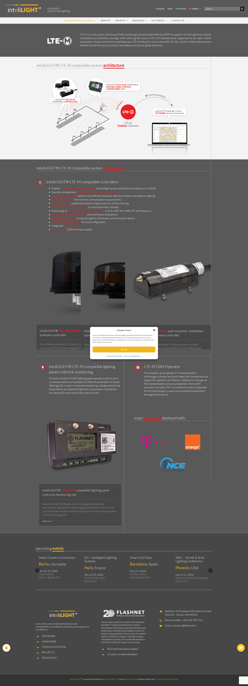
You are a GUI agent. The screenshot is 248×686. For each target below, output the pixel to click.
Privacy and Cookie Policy (114, 356)
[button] (154, 330)
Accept (124, 349)
